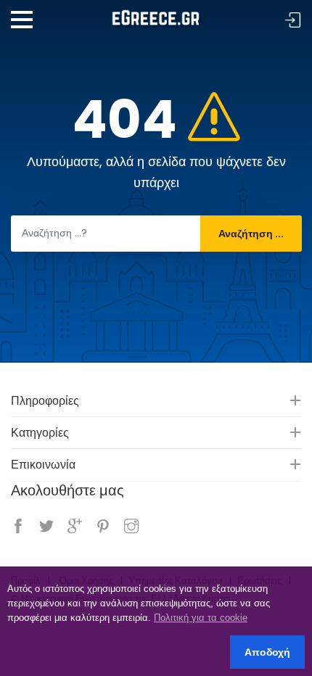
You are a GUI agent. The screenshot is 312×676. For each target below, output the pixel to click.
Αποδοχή (267, 652)
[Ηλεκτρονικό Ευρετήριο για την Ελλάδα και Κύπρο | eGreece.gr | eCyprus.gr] (156, 14)
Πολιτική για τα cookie (200, 617)
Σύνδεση (293, 20)
